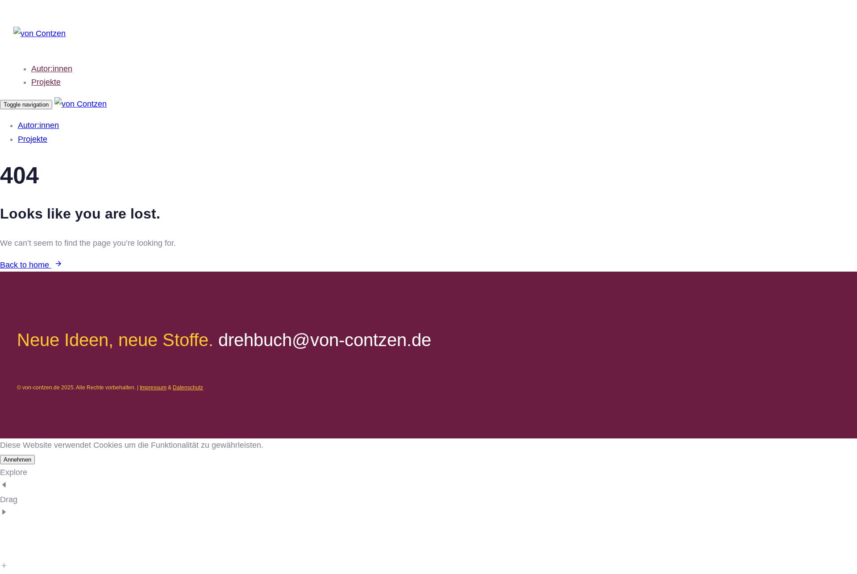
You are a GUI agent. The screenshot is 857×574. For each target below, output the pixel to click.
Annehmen (17, 459)
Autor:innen (51, 68)
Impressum (153, 387)
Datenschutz (188, 387)
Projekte (46, 82)
